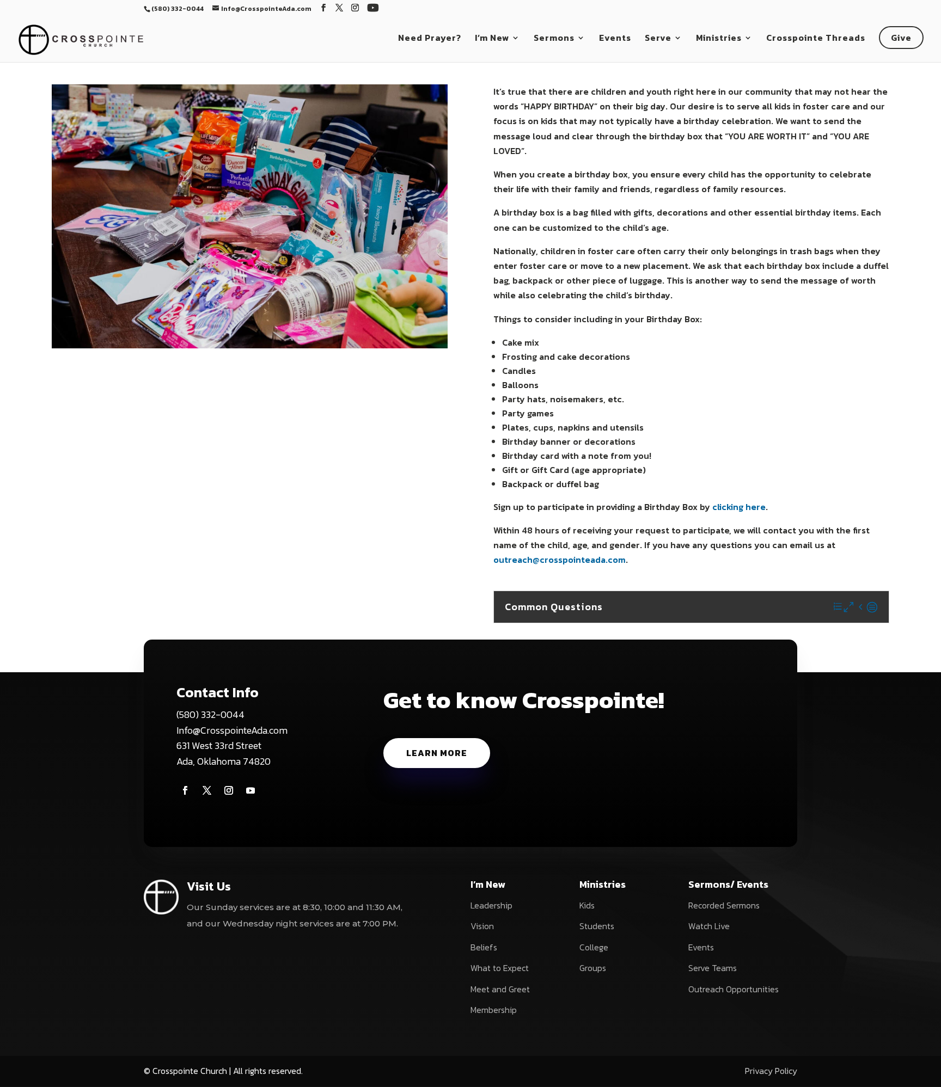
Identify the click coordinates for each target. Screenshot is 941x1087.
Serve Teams (712, 967)
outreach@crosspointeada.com (559, 559)
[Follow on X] (207, 790)
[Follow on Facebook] (185, 790)
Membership (494, 1009)
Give (901, 37)
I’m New (492, 39)
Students (596, 925)
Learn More (436, 752)
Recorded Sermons (724, 905)
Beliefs (484, 947)
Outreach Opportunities (733, 989)
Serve (658, 39)
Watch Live (709, 925)
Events (615, 39)
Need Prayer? (429, 39)
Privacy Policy (771, 1070)
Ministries (719, 39)
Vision (482, 925)
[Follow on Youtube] (250, 790)
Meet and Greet (500, 989)
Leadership (491, 905)
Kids (587, 905)
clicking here (739, 506)
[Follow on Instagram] (228, 790)
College (593, 947)
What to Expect (500, 967)
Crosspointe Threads (815, 39)
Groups (592, 967)
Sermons (554, 39)
